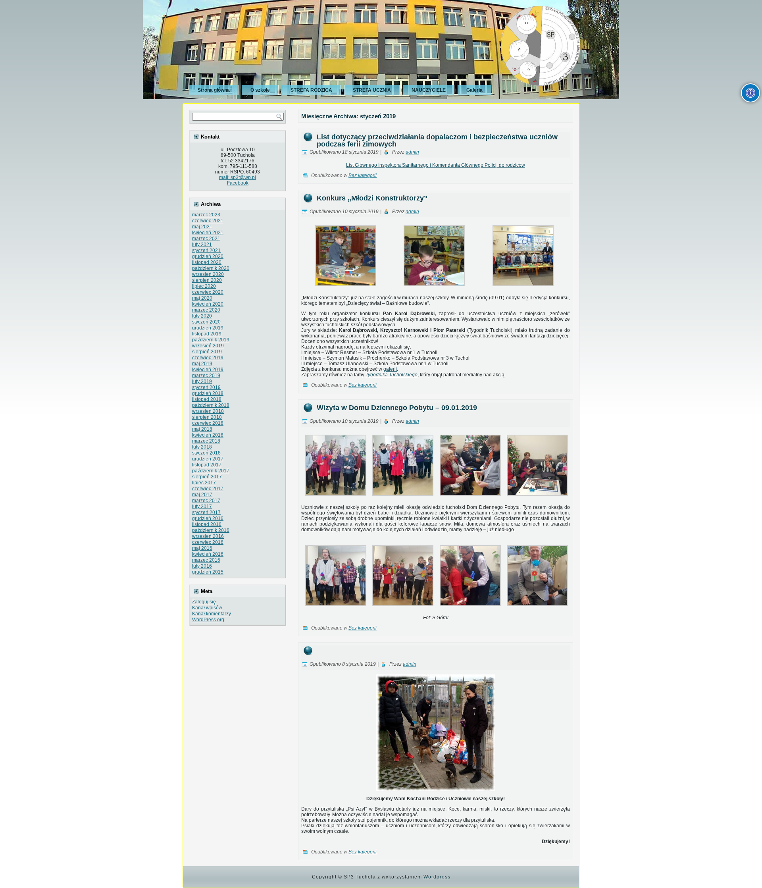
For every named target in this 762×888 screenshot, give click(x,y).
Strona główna (214, 90)
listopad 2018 (206, 399)
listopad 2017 (206, 465)
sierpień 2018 (207, 417)
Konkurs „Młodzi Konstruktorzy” (372, 198)
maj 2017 (202, 494)
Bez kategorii (362, 175)
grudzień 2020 (207, 256)
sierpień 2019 (207, 351)
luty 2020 (202, 316)
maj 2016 (202, 548)
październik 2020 (210, 268)
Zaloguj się (204, 602)
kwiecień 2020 (207, 304)
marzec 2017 (206, 500)
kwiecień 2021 (207, 232)
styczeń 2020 (206, 322)
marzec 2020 (206, 310)
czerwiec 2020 (207, 292)
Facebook (237, 183)
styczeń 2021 (206, 250)
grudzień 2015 (207, 572)
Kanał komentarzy (211, 613)
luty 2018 (202, 447)
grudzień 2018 (207, 393)
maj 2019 (202, 363)
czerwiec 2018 (207, 423)
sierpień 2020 (207, 280)
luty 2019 (202, 381)
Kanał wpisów (207, 608)
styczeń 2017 (206, 512)
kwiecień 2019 (207, 369)
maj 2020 (202, 298)
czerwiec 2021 (207, 220)
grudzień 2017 (207, 459)
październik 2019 (210, 340)
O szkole (260, 90)
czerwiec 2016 (207, 542)
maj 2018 (202, 429)
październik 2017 (210, 471)
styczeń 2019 (206, 387)
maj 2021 (202, 226)
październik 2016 (210, 530)
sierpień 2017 (207, 477)
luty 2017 (202, 506)
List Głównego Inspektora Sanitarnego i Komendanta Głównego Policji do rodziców (435, 165)
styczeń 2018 (206, 453)
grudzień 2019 (207, 328)
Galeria (474, 90)
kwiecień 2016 (207, 554)
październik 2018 (210, 405)
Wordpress (436, 877)
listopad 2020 (206, 262)
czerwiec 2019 (207, 357)
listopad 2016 (206, 524)
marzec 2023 (206, 215)
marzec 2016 (206, 560)
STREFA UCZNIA (372, 90)
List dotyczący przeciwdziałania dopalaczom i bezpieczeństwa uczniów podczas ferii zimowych (437, 140)
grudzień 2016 (207, 518)
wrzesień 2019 (208, 346)
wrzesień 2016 (208, 536)
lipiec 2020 (204, 286)
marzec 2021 (206, 238)
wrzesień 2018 (208, 411)
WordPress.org (208, 619)
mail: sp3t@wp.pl (237, 177)
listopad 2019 (206, 334)
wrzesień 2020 (208, 274)
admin (412, 152)
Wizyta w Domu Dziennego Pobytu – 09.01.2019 (397, 408)
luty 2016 (202, 566)
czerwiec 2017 (207, 488)
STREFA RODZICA (311, 90)
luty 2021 (202, 244)
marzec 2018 (206, 441)
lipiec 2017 (204, 482)
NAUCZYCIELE (429, 90)
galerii (390, 369)
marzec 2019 (206, 375)
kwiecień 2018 (207, 435)
